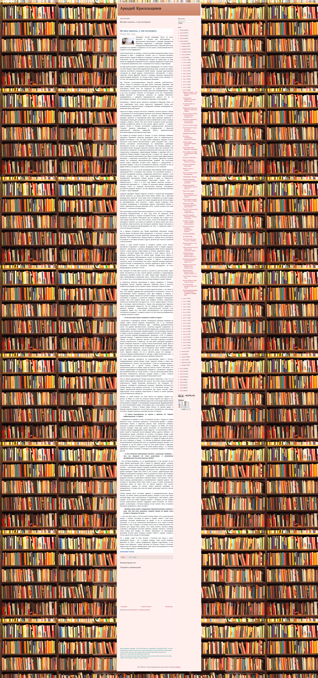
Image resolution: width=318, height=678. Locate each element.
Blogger (178, 667)
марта (183, 359)
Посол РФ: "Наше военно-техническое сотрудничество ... (190, 211)
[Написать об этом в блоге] (131, 557)
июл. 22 (185, 84)
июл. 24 (185, 79)
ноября (184, 46)
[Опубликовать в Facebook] (134, 557)
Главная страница (146, 606)
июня (183, 351)
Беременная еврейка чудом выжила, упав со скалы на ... (190, 187)
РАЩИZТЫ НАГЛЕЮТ (189, 133)
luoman (166, 667)
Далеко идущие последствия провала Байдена (189, 143)
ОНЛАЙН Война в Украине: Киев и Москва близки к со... (189, 255)
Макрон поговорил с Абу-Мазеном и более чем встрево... (190, 94)
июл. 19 (185, 298)
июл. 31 (185, 60)
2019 (181, 374)
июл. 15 (185, 309)
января (184, 365)
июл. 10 (185, 323)
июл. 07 (185, 331)
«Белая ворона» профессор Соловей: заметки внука (189, 99)
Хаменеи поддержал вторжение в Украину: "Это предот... (190, 217)
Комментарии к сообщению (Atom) (140, 610)
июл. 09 (185, 326)
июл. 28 (185, 68)
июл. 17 (185, 304)
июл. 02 (185, 345)
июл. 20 (185, 90)
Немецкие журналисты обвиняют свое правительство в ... (189, 266)
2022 (181, 41)
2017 (181, 379)
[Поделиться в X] (132, 557)
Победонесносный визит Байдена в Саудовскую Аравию (190, 109)
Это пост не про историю (190, 125)
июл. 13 (185, 315)
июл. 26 (185, 73)
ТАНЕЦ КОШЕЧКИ (189, 234)
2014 (181, 388)
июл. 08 (185, 329)
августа (184, 54)
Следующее (123, 606)
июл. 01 (185, 348)
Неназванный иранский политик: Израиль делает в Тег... (190, 260)
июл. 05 (185, 337)
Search (180, 23)
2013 (181, 390)
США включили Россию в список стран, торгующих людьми (190, 249)
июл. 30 (185, 62)
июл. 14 (185, 312)
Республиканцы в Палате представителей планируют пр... (190, 115)
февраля (184, 362)
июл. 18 (185, 301)
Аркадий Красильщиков (140, 8)
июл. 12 (185, 318)
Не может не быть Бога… (190, 157)
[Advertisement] (146, 629)
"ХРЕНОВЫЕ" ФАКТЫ (190, 177)
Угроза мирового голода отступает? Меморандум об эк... (190, 129)
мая (183, 354)
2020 (181, 371)
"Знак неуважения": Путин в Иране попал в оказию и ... (190, 195)
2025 (181, 33)
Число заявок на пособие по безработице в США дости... (190, 153)
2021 (181, 368)
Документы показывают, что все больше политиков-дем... (190, 121)
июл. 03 (185, 342)
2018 (181, 377)
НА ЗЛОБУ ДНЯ (187, 236)
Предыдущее (169, 606)
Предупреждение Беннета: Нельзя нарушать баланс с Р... (189, 272)
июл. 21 (185, 87)
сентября (184, 52)
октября (184, 49)
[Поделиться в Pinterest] (136, 557)
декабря (184, 43)
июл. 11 (185, 320)
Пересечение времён (189, 191)
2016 (181, 382)
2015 (181, 385)
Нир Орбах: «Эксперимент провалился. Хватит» (189, 138)
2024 (181, 35)
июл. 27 (185, 71)
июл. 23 (185, 82)
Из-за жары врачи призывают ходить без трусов (190, 286)
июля (183, 57)
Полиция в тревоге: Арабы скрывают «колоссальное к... (188, 222)
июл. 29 (185, 65)
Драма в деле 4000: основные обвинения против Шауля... (189, 205)
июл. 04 (185, 340)
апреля (184, 357)
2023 (181, 38)
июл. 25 (185, 76)
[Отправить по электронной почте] (129, 557)
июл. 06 (185, 334)
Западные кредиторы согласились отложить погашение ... (190, 181)
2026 (181, 30)
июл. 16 (185, 307)
